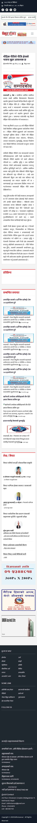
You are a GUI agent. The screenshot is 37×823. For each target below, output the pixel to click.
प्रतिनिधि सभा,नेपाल (7, 689)
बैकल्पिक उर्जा (6, 668)
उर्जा (19, 657)
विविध (20, 668)
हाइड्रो (19, 661)
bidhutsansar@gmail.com (16, 803)
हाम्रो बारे (20, 693)
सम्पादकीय (21, 672)
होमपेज (4, 657)
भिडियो (4, 693)
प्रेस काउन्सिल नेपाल (7, 701)
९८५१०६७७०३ (6, 762)
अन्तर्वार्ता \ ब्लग (6, 676)
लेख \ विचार (21, 676)
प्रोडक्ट (3, 661)
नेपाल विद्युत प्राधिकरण (8, 697)
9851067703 (9, 809)
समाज (3, 672)
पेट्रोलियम (4, 665)
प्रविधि (20, 665)
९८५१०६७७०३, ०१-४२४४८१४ (10, 779)
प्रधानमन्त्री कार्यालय (23, 689)
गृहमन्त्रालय (21, 697)
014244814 (11, 806)
